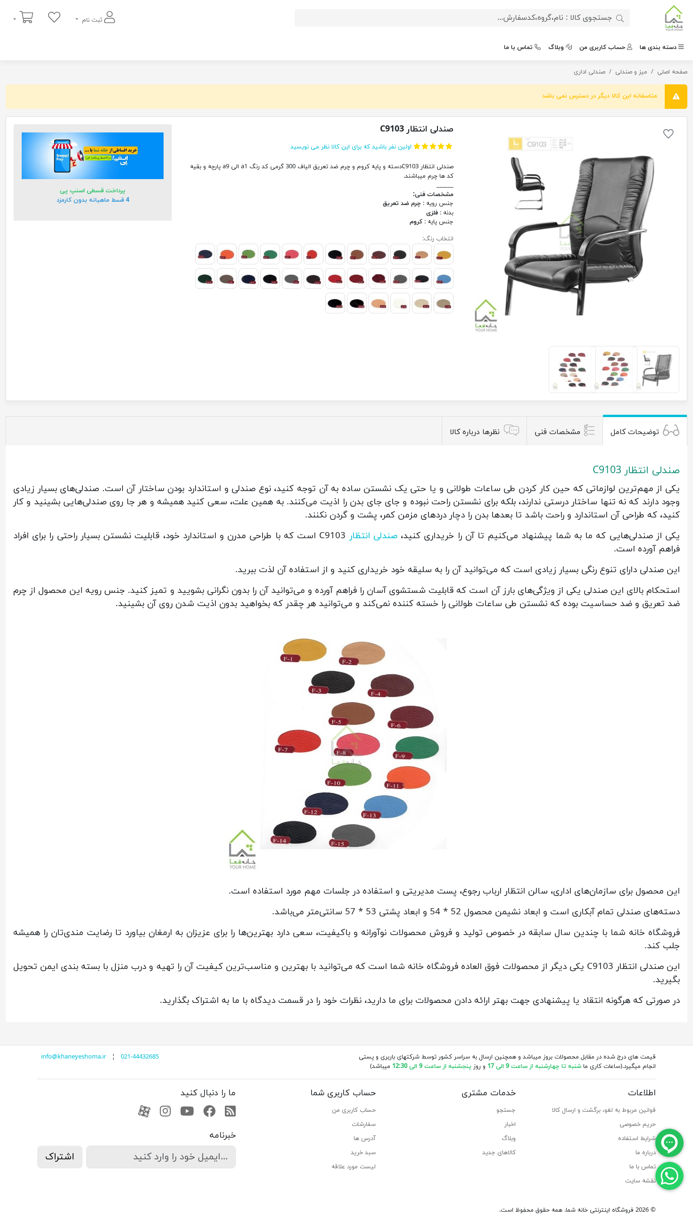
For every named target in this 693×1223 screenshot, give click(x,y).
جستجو (506, 1110)
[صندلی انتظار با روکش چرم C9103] (572, 231)
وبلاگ (556, 47)
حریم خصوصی (637, 1124)
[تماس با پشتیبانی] (669, 1175)
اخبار (510, 1124)
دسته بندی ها (658, 47)
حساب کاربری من (602, 47)
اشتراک (59, 1157)
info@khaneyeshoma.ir (73, 1057)
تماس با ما (518, 47)
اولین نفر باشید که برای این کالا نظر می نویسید (351, 147)
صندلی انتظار (373, 536)
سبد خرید (363, 1153)
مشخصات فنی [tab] (557, 432)
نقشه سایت (640, 1181)
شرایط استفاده (637, 1138)
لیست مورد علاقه (353, 1167)
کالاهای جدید (499, 1153)
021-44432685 (140, 1057)
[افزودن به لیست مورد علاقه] (668, 135)
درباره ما (645, 1153)
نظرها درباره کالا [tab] (475, 432)
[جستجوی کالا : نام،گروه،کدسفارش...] (620, 18)
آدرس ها (365, 1138)
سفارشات (364, 1124)
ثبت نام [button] (92, 20)
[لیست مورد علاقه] (54, 18)
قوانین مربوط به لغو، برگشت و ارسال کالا (604, 1110)
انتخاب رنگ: (438, 239)
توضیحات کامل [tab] (634, 432)
